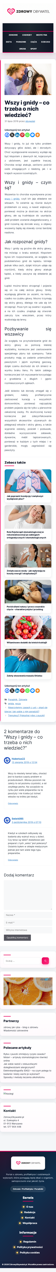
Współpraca (30, 1223)
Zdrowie (13, 35)
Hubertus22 (18, 758)
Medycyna (41, 35)
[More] (37, 135)
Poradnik (21, 42)
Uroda (22, 49)
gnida (11, 703)
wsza (18, 703)
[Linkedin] (17, 135)
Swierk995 (17, 818)
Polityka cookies (30, 1252)
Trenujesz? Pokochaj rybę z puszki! (26, 715)
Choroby (27, 35)
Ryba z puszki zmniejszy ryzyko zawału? (25, 1054)
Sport (33, 49)
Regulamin (29, 1241)
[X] (12, 135)
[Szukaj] (45, 960)
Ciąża (34, 42)
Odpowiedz (13, 803)
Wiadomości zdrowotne (16, 1030)
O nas (29, 1206)
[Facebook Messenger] (32, 135)
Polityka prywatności (30, 1247)
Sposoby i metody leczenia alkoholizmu (24, 1077)
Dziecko (45, 42)
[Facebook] (7, 135)
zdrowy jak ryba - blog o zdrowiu (21, 1027)
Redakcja (29, 1212)
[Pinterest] (22, 135)
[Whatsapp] (27, 135)
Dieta (9, 42)
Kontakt (10, 1111)
